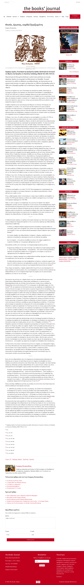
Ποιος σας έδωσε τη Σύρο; (72, 89)
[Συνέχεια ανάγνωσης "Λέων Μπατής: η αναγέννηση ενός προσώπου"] (63, 150)
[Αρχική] (5, 16)
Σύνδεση (78, 2)
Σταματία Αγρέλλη (71, 234)
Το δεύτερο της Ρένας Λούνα (14, 480)
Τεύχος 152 (8, 459)
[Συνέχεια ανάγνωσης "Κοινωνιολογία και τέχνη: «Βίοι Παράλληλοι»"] (63, 108)
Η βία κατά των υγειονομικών (71, 81)
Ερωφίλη (31, 459)
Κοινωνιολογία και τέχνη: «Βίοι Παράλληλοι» (72, 107)
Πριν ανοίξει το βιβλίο (71, 116)
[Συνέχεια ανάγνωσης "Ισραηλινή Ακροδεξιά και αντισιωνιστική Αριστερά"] (63, 160)
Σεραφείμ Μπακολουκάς (26, 499)
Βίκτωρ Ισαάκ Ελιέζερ (72, 164)
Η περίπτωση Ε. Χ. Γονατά (14, 488)
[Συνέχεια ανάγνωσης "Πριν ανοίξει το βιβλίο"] (63, 117)
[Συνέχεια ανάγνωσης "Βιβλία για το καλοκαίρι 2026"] (63, 132)
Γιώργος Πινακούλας (10, 28)
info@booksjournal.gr (11, 566)
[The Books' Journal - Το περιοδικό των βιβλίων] (42, 9)
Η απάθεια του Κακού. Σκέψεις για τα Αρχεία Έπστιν (72, 98)
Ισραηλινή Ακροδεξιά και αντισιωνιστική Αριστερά (71, 159)
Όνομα (7, 531)
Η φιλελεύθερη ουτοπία (13, 499)
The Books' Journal (71, 68)
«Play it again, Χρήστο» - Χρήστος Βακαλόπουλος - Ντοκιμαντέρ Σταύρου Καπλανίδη (69, 259)
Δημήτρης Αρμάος (17, 459)
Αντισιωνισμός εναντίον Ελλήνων (72, 140)
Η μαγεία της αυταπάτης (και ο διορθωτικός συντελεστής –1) (23, 501)
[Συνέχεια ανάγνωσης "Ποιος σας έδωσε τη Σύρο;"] (63, 90)
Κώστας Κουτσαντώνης (72, 111)
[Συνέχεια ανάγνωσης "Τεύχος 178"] (69, 41)
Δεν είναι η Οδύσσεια (70, 232)
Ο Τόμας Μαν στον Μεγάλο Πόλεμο (16, 482)
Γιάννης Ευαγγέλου (71, 153)
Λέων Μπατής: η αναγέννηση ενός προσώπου (72, 149)
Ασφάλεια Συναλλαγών (11, 569)
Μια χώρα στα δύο (11, 497)
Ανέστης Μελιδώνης (35, 503)
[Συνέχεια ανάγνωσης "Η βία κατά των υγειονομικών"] (63, 81)
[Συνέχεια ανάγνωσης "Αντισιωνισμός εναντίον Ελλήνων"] (63, 141)
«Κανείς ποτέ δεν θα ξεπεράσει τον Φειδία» (18, 503)
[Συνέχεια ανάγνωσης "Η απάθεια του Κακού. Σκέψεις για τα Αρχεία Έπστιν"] (63, 99)
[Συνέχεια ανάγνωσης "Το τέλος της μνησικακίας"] (63, 66)
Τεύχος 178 (69, 54)
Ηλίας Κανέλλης (70, 175)
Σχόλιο (7, 516)
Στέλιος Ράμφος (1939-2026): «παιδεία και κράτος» (71, 170)
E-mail (32, 531)
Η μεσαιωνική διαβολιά (13, 486)
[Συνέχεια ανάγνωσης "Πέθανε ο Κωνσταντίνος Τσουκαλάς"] (63, 181)
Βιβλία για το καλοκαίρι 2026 (71, 132)
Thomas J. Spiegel (71, 102)
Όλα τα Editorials (74, 71)
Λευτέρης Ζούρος (43, 501)
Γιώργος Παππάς (21, 497)
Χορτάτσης (26, 459)
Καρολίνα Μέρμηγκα (31, 495)
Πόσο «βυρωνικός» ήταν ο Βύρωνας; (16, 495)
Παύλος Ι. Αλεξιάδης (71, 83)
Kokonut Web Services (71, 581)
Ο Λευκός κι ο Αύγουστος (13, 484)
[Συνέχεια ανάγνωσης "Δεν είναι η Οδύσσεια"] (63, 232)
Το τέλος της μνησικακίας (70, 66)
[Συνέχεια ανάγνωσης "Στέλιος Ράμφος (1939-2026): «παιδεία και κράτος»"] (63, 171)
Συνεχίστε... (59, 576)
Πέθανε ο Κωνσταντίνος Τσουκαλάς (71, 181)
